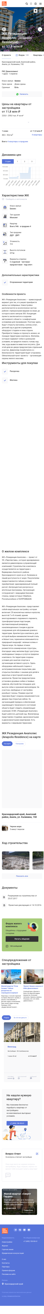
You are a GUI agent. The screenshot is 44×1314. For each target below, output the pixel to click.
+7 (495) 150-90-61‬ (17, 1123)
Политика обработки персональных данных (16, 1292)
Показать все (22, 876)
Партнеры (6, 1267)
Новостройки (7, 1242)
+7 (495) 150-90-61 (30, 1241)
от (5, 408)
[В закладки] (36, 11)
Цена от (7, 408)
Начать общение (22, 939)
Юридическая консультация (13, 1253)
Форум (24, 55)
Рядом (6, 1018)
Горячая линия (7, 1249)
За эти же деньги (20, 1018)
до (25, 408)
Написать (24, 94)
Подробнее (28, 1210)
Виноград (12, 1047)
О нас (4, 1259)
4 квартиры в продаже (18, 141)
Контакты (6, 1263)
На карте (7, 744)
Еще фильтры (8, 415)
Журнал (5, 1246)
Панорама (20, 744)
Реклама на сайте (8, 1274)
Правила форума (8, 1270)
